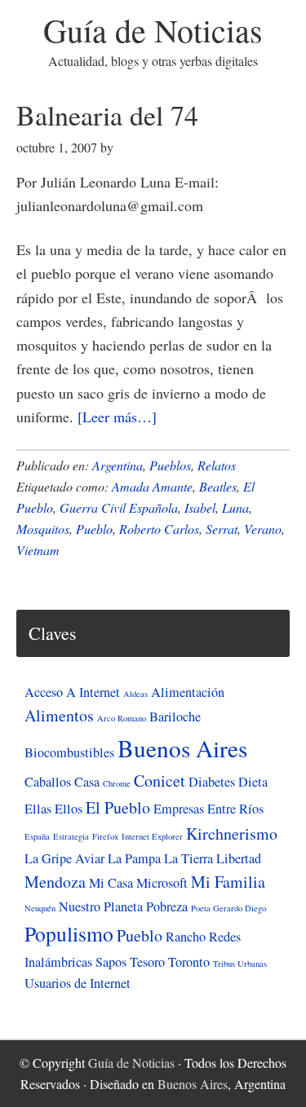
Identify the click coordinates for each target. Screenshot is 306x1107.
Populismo (68, 933)
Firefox (105, 836)
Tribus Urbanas (240, 963)
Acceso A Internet (72, 692)
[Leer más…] (117, 416)
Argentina (117, 465)
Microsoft (162, 883)
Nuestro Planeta (101, 906)
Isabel (199, 507)
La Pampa (134, 858)
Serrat (221, 528)
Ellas (37, 809)
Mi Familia (228, 882)
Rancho (186, 937)
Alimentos (59, 715)
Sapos (110, 962)
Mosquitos (42, 528)
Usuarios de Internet (77, 983)
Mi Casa (111, 883)
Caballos (47, 782)
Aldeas (135, 693)
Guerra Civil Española (119, 507)
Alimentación (187, 692)
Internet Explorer (152, 836)
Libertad (238, 858)
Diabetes (211, 782)
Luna (235, 507)
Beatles (218, 486)
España (37, 836)
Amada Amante (152, 486)
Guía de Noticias (153, 29)
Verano (263, 528)
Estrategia (71, 836)
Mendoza (55, 882)
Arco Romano (121, 718)
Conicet (159, 781)
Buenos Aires (182, 748)
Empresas (178, 809)
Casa (87, 782)
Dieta (253, 782)
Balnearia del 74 (107, 115)
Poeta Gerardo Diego (228, 908)
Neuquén (39, 908)
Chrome (117, 783)
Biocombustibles (69, 752)
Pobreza (167, 906)
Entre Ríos (235, 809)
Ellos (68, 809)
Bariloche (175, 717)
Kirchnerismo (231, 834)
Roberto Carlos (159, 528)
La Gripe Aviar (64, 858)
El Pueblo (118, 807)
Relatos (216, 465)
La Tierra (188, 858)
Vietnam (38, 549)
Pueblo (94, 528)
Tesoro (147, 962)
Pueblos (170, 465)
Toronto (189, 962)
